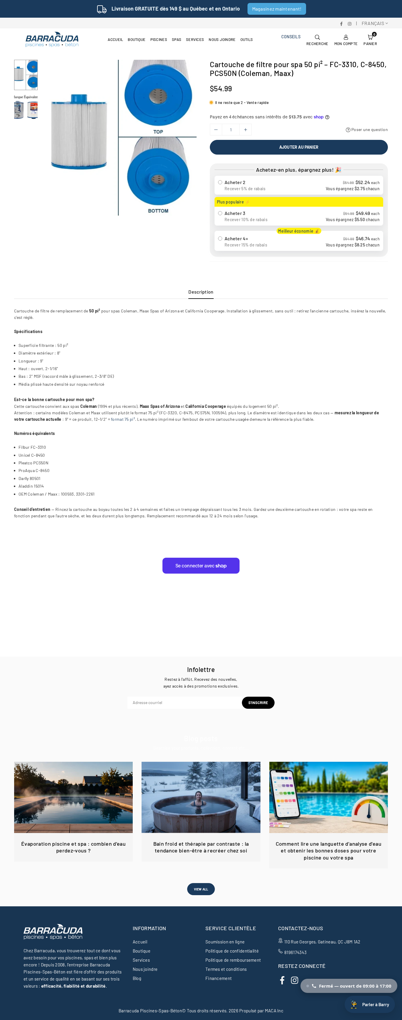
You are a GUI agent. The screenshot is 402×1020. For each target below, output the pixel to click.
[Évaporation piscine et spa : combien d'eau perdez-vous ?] (73, 797)
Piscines (158, 39)
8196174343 (295, 952)
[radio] (299, 185)
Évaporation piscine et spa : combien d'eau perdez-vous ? (73, 847)
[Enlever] (216, 129)
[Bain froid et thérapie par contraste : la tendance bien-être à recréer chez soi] (201, 797)
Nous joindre (222, 39)
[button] (370, 39)
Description (200, 291)
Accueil (115, 39)
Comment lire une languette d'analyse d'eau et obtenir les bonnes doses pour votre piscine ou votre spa (328, 850)
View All (201, 889)
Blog (137, 978)
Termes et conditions (226, 969)
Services (195, 39)
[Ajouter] (245, 129)
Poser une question (369, 129)
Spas (176, 39)
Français (373, 23)
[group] (119, 138)
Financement (218, 978)
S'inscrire (258, 702)
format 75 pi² (123, 419)
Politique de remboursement (233, 960)
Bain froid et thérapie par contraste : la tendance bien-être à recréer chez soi (201, 847)
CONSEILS (290, 36)
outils (246, 39)
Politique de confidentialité (232, 950)
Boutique (136, 39)
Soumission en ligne (225, 941)
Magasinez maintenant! (277, 8)
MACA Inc (274, 1010)
